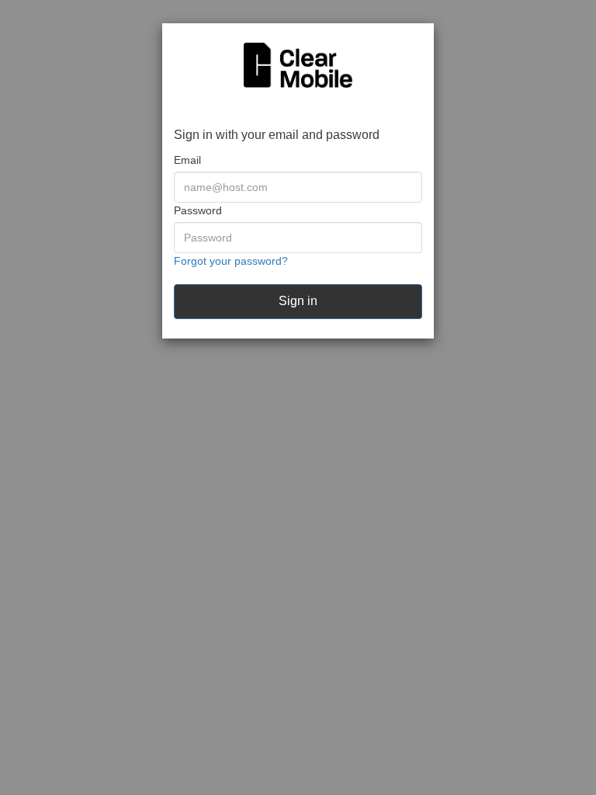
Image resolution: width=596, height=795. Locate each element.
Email (187, 160)
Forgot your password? (231, 261)
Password (198, 210)
